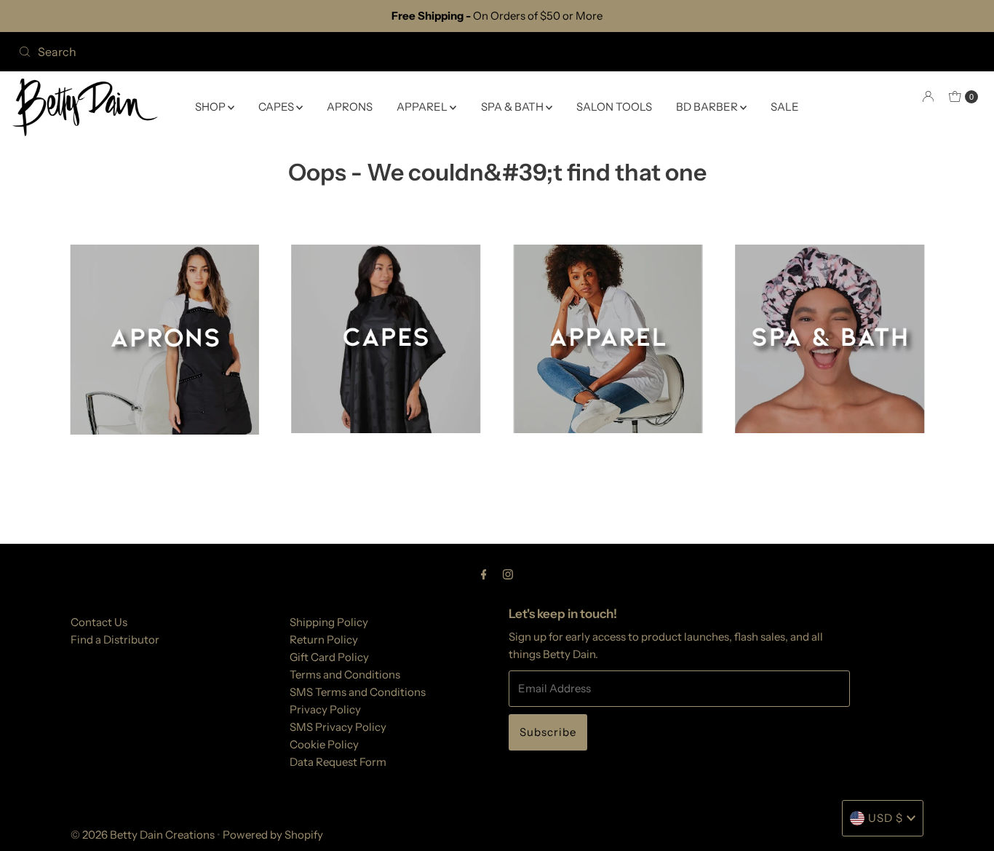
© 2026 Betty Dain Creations (143, 835)
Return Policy (324, 639)
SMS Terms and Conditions (358, 692)
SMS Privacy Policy (338, 727)
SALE (785, 107)
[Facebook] (484, 574)
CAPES (277, 107)
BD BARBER (708, 107)
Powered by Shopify (273, 835)
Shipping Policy (329, 622)
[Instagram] (508, 574)
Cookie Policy (324, 744)
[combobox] (251, 51)
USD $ (885, 818)
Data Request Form (338, 762)
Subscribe (548, 732)
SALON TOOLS (614, 107)
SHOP (211, 107)
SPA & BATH (513, 107)
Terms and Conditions (345, 674)
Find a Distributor (115, 639)
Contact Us (99, 622)
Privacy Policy (325, 709)
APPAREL (423, 107)
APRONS (350, 107)
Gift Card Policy (329, 657)
